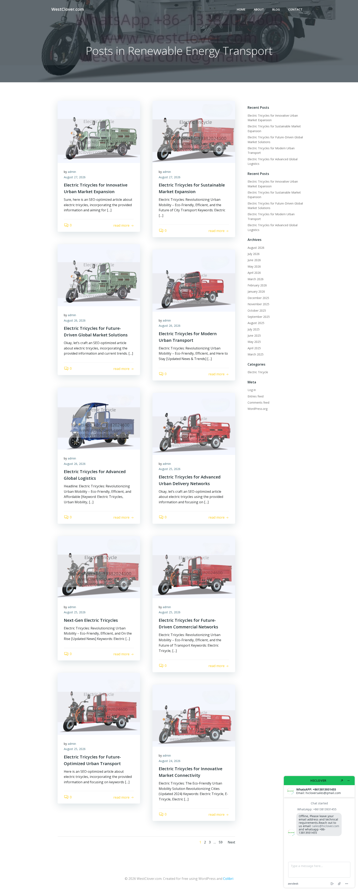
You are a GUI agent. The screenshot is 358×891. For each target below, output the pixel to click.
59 (221, 842)
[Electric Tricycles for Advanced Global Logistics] (99, 418)
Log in (252, 390)
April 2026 (254, 273)
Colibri (228, 878)
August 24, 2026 (169, 761)
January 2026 (256, 291)
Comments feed (258, 402)
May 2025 (254, 342)
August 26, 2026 (75, 320)
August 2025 (256, 323)
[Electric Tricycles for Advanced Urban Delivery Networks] (193, 423)
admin (72, 172)
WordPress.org (257, 409)
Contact (295, 9)
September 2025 (259, 317)
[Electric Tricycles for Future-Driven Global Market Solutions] (99, 275)
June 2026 (254, 260)
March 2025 (256, 354)
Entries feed (256, 396)
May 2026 (254, 266)
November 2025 (258, 304)
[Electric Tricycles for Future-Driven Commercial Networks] (193, 566)
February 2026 (257, 285)
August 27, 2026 (75, 177)
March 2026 (256, 279)
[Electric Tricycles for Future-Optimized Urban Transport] (99, 703)
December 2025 (258, 298)
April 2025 (254, 348)
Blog (276, 9)
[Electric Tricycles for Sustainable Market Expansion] (193, 131)
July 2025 (254, 329)
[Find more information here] (319, 832)
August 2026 (256, 248)
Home (241, 9)
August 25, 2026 (169, 469)
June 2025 (254, 335)
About (259, 9)
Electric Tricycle (258, 372)
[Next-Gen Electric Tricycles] (99, 566)
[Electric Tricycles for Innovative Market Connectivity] (193, 715)
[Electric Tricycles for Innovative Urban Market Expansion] (99, 131)
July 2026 (254, 254)
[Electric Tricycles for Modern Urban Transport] (193, 280)
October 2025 (257, 310)
